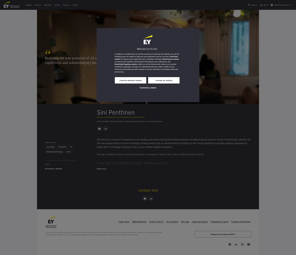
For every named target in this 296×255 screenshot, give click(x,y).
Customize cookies (148, 87)
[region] (148, 65)
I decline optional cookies (130, 80)
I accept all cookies (164, 80)
